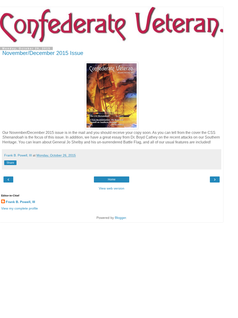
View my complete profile (19, 208)
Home (112, 179)
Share (10, 162)
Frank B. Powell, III (20, 202)
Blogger (120, 218)
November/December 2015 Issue (42, 53)
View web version (111, 188)
